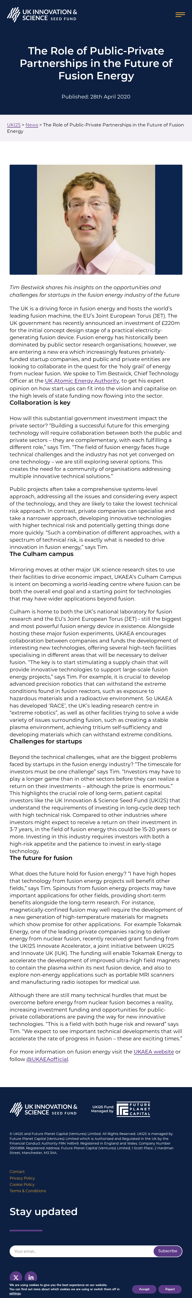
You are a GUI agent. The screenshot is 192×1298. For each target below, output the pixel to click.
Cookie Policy (22, 1184)
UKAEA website (154, 1052)
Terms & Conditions (28, 1191)
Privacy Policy (22, 1178)
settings (15, 1293)
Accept (144, 1289)
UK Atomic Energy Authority (82, 381)
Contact (17, 1171)
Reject (170, 1289)
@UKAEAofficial (47, 1059)
